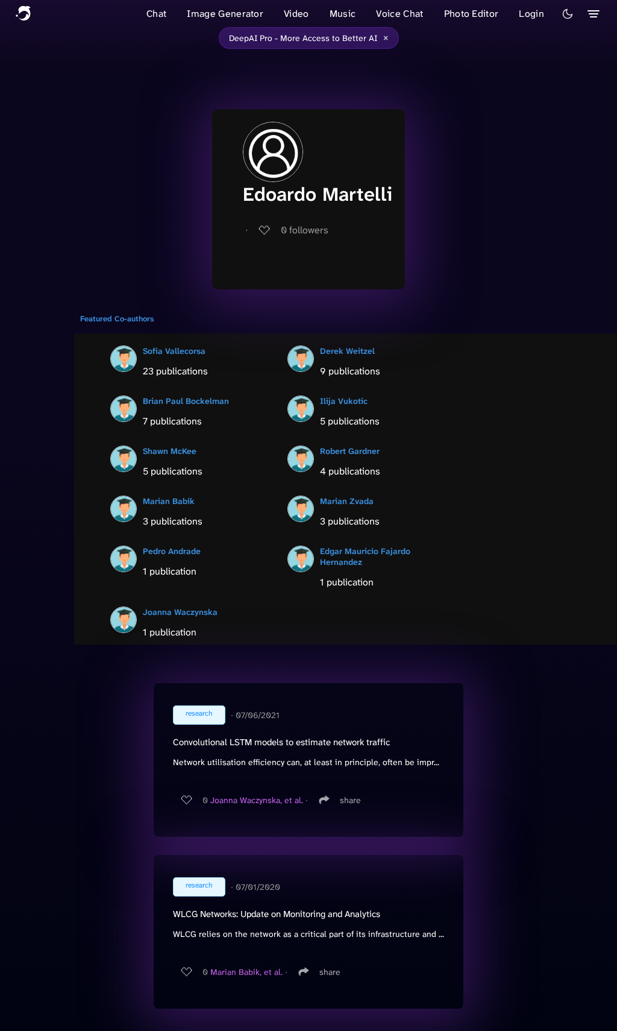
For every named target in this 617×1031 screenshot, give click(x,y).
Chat (156, 13)
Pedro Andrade (172, 551)
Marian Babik (169, 501)
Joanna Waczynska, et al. (256, 800)
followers (304, 230)
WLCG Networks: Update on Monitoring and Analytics (276, 914)
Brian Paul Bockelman (186, 401)
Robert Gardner (350, 451)
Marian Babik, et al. (246, 971)
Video (296, 13)
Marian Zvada (347, 501)
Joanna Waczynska (180, 612)
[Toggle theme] (567, 14)
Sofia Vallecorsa (174, 350)
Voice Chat (399, 13)
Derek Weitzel (347, 350)
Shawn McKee (169, 451)
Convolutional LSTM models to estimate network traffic (281, 742)
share (350, 800)
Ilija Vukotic (344, 401)
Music (343, 13)
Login (531, 13)
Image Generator (225, 13)
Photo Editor (471, 13)
